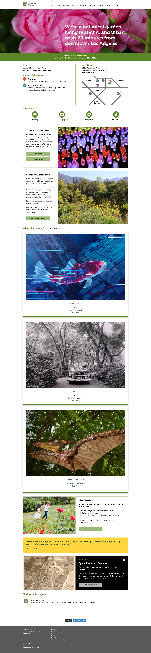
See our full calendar (53, 228)
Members (27, 70)
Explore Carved (38, 159)
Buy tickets (32, 79)
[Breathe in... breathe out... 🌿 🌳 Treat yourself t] (33, 612)
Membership (55, 636)
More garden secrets (91, 584)
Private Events (55, 632)
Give (52, 634)
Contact (53, 630)
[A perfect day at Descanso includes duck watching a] (54, 612)
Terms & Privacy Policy (58, 640)
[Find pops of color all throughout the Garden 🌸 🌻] (75, 612)
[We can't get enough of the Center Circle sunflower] (118, 612)
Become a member (36, 85)
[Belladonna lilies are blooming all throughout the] (97, 612)
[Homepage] (30, 4)
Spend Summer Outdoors (38, 218)
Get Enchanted (38, 153)
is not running (82, 55)
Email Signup (55, 638)
